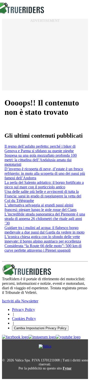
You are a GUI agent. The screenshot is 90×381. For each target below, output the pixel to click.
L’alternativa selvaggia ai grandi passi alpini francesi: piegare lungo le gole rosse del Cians (40, 207)
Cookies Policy (24, 318)
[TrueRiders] (27, 274)
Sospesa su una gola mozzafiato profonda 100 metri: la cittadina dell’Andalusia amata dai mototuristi (40, 160)
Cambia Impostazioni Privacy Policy (40, 328)
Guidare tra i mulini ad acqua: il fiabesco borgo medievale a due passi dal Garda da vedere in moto (44, 230)
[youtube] (68, 337)
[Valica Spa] (45, 346)
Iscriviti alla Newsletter (20, 301)
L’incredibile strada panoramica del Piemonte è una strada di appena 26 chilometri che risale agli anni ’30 (44, 218)
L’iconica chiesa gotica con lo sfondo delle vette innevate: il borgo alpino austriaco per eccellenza (42, 239)
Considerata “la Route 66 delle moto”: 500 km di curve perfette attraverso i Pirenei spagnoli (43, 248)
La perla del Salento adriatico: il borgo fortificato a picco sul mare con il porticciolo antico (44, 184)
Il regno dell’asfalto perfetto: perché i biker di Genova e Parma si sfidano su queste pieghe (40, 148)
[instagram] (42, 337)
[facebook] (15, 337)
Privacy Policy (23, 309)
